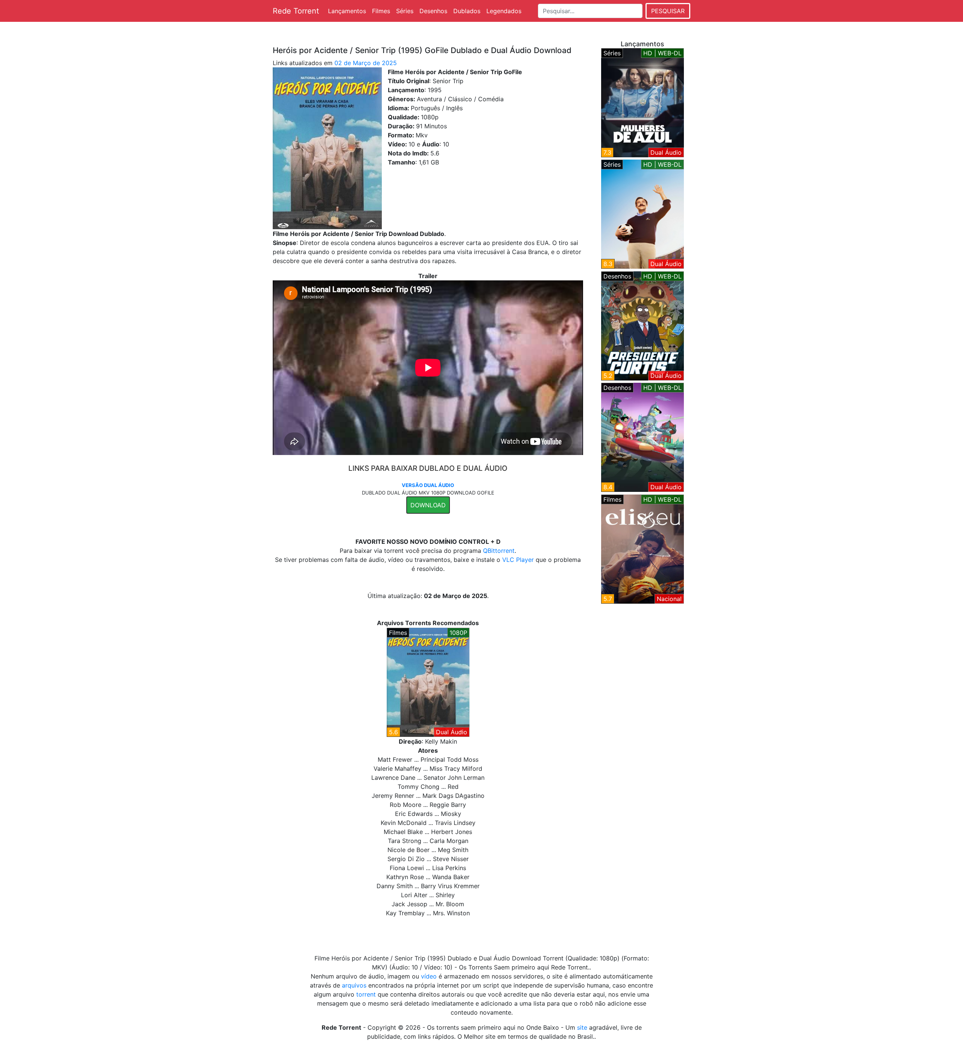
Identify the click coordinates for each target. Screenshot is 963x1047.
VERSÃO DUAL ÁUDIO (428, 485)
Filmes (381, 11)
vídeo (429, 976)
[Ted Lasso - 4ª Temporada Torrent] (642, 213)
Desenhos (433, 11)
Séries (404, 11)
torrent (366, 994)
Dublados (466, 11)
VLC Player (518, 559)
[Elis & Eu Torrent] (642, 548)
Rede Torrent (296, 10)
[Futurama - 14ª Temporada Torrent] (642, 436)
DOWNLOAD (428, 505)
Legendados (503, 11)
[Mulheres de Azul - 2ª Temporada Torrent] (642, 102)
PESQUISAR (668, 11)
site (582, 1027)
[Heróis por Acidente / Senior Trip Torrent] (428, 681)
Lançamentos (347, 11)
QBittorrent (499, 550)
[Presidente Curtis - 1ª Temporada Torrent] (642, 325)
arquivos (354, 985)
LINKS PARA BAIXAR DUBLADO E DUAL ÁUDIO (427, 468)
